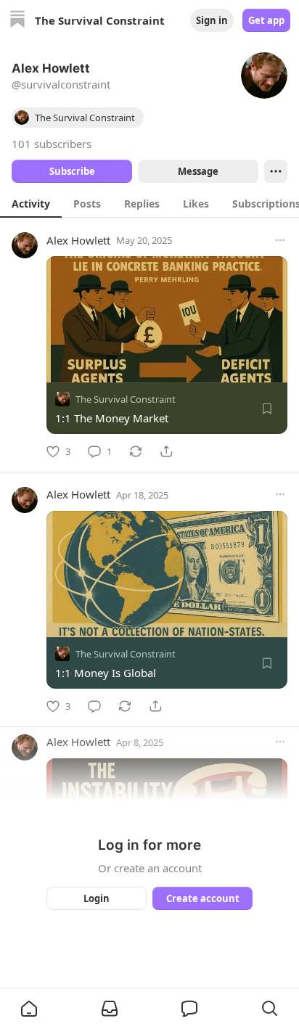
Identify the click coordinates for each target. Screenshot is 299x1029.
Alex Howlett (78, 240)
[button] (29, 1008)
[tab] (31, 203)
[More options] (280, 240)
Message (198, 171)
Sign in (212, 20)
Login (96, 898)
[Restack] (135, 451)
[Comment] (94, 706)
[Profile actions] (275, 171)
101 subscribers (51, 143)
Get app (266, 20)
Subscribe (72, 171)
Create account (202, 898)
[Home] (17, 20)
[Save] (267, 408)
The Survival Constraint (125, 399)
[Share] (166, 451)
